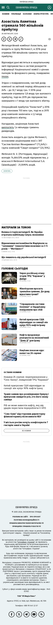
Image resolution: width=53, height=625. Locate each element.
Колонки (27, 14)
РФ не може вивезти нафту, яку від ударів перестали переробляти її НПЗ (25, 407)
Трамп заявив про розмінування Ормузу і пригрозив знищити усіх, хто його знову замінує (26, 397)
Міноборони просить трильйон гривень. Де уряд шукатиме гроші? (35, 291)
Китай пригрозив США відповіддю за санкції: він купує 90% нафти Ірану (34, 322)
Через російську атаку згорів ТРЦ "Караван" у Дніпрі (32, 276)
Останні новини (12, 372)
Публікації (16, 14)
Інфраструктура (41, 14)
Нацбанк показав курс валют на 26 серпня (32, 352)
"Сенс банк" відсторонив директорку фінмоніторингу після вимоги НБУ (24, 415)
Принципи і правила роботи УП (26, 526)
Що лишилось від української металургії (24, 257)
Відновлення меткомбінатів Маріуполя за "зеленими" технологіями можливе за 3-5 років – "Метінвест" (25, 246)
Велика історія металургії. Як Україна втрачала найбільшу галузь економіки (23, 233)
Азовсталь (6, 171)
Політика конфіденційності (26, 520)
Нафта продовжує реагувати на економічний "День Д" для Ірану (34, 338)
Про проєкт (35, 517)
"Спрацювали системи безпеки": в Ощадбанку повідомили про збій (32, 307)
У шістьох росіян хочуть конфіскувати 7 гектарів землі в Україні (26, 424)
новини (5, 14)
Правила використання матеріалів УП (26, 523)
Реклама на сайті (20, 517)
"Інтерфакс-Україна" (26, 542)
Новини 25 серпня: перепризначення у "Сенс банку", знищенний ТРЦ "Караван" (26, 378)
